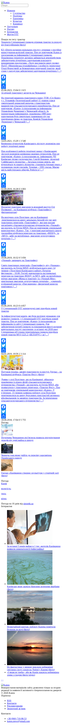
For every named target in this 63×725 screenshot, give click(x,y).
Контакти (12, 703)
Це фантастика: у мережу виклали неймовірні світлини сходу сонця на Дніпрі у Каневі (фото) (31, 668)
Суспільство (19, 13)
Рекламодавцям (15, 706)
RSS (9, 700)
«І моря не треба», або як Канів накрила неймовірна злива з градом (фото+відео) (33, 673)
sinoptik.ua (28, 503)
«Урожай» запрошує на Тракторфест (19, 260)
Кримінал (18, 24)
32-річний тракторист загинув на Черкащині (23, 93)
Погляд (10, 29)
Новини (11, 10)
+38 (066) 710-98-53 (17, 718)
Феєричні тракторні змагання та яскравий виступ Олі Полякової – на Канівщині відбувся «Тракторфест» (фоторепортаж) (28, 210)
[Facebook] (31, 77)
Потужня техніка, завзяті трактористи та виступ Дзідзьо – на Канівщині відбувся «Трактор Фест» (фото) (31, 373)
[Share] (31, 86)
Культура (17, 21)
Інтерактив (12, 32)
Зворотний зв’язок (16, 708)
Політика (17, 16)
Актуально (12, 26)
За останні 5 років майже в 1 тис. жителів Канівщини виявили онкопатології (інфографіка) (34, 547)
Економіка (18, 18)
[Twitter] (31, 81)
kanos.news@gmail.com (18, 721)
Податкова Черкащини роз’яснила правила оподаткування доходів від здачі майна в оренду (30, 438)
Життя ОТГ (13, 34)
